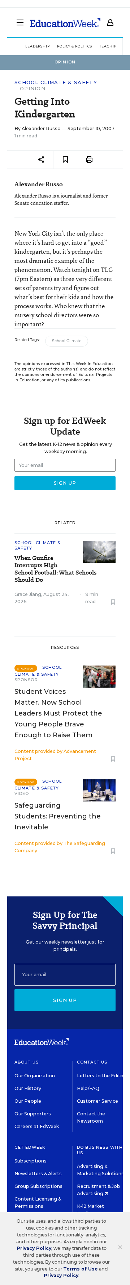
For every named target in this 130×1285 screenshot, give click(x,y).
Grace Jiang (27, 594)
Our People (27, 1101)
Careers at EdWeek (36, 1126)
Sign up (65, 1000)
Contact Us (92, 1062)
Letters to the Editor (101, 1075)
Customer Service (97, 1101)
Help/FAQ (88, 1088)
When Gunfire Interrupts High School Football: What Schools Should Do (55, 569)
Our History (27, 1088)
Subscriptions (30, 1161)
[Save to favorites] (65, 160)
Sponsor (26, 679)
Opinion (33, 88)
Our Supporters (32, 1113)
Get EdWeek (30, 1147)
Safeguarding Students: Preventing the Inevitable (57, 816)
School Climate (66, 341)
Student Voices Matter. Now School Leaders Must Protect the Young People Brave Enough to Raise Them (58, 713)
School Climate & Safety (55, 82)
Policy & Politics (74, 46)
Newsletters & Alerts (38, 1173)
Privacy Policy (34, 1248)
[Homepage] (65, 22)
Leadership (37, 46)
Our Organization (34, 1075)
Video (21, 793)
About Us (26, 1062)
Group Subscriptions (38, 1186)
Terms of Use (80, 1269)
